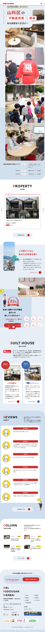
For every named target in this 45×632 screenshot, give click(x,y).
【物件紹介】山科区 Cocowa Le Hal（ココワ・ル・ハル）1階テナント (34, 166)
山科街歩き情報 (28, 602)
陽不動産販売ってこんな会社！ (14, 326)
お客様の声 (37, 597)
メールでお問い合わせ (32, 579)
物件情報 (36, 595)
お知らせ (27, 595)
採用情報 (25, 606)
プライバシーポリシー (28, 609)
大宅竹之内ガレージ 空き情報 (34, 174)
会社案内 (27, 600)
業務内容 (27, 597)
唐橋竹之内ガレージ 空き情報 (34, 170)
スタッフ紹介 (37, 600)
